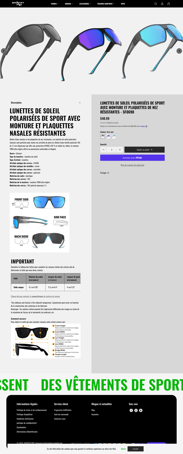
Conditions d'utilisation (25, 418)
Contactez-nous (59, 418)
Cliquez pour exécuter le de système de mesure (35, 296)
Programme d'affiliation (62, 410)
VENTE (123, 3)
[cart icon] (168, 3)
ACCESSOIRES (84, 3)
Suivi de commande (61, 414)
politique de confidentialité (27, 422)
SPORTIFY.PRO (29, 442)
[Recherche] (155, 3)
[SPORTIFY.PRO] (18, 3)
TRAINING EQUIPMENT (105, 3)
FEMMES (54, 3)
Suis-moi (133, 404)
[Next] (179, 51)
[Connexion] (162, 3)
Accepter (135, 448)
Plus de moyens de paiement (132, 165)
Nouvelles (95, 414)
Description (16, 102)
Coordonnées (21, 427)
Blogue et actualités (102, 404)
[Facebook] (131, 410)
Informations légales (27, 404)
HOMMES (68, 3)
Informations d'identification (27, 431)
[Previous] (3, 51)
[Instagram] (136, 410)
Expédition (103, 122)
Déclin (123, 448)
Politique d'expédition (24, 414)
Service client (61, 404)
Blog (93, 410)
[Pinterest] (140, 410)
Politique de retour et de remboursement (32, 410)
